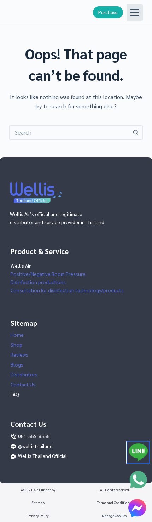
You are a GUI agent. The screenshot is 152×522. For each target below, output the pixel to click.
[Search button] (136, 132)
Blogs (17, 364)
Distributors (24, 374)
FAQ (15, 394)
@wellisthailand (35, 446)
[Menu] (135, 12)
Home (17, 334)
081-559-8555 (34, 436)
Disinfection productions (38, 282)
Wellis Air (21, 265)
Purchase (108, 12)
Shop (16, 344)
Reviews (19, 354)
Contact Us (23, 384)
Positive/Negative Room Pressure (48, 274)
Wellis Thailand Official (42, 456)
